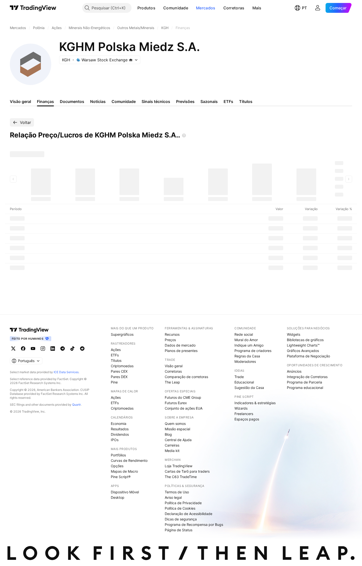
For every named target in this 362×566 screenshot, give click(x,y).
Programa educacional (305, 387)
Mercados (205, 7)
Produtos (146, 7)
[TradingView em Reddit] (82, 348)
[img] (131, 60)
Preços (170, 340)
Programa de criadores (252, 351)
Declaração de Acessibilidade (188, 514)
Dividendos (120, 434)
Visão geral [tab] (20, 101)
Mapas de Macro (124, 471)
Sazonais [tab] (209, 101)
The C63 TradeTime (181, 477)
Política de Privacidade (183, 503)
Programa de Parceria (304, 382)
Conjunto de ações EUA (183, 408)
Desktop (117, 497)
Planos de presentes (181, 351)
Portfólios (118, 455)
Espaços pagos (246, 419)
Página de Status (178, 530)
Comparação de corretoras (186, 377)
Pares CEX (119, 371)
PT (304, 7)
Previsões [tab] (185, 101)
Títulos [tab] (245, 101)
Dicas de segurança (181, 519)
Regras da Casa (247, 356)
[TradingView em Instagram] (42, 348)
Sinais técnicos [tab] (156, 101)
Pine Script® (121, 477)
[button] (159, 8)
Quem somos (175, 423)
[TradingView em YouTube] (33, 348)
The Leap (172, 382)
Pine (114, 382)
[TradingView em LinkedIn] (52, 348)
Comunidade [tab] (124, 101)
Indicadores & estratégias (255, 403)
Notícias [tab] (98, 101)
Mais (257, 7)
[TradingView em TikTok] (72, 348)
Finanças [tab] (45, 101)
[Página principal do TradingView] (33, 7)
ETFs (115, 355)
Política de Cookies (180, 508)
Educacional (244, 382)
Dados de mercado (180, 345)
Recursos (172, 334)
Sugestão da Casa (249, 387)
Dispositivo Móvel (125, 492)
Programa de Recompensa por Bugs (194, 524)
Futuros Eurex (176, 403)
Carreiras (172, 445)
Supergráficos (122, 334)
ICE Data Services (66, 372)
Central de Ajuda (178, 440)
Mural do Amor (246, 340)
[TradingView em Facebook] (23, 348)
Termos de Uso (177, 492)
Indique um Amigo (248, 345)
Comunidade (175, 7)
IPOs (114, 440)
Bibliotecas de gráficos (305, 340)
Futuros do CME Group (183, 397)
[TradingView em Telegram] (62, 348)
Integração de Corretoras (307, 377)
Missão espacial (177, 429)
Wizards (240, 408)
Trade (239, 377)
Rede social (243, 334)
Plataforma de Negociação (308, 356)
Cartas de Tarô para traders (187, 471)
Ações (116, 350)
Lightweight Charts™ (303, 345)
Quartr (76, 404)
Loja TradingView (178, 466)
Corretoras (234, 7)
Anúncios (294, 371)
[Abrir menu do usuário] (318, 8)
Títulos (116, 360)
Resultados (120, 429)
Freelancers (243, 414)
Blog (168, 434)
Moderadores (245, 361)
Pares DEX (119, 377)
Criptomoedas (122, 366)
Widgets (293, 334)
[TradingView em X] (13, 348)
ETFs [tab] (228, 101)
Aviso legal (173, 497)
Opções (117, 466)
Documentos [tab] (72, 101)
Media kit (172, 451)
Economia (118, 423)
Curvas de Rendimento (129, 460)
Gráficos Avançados (303, 351)
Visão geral (173, 366)
